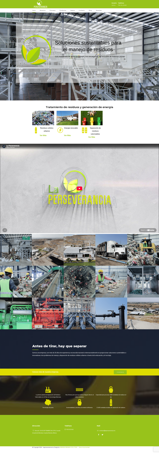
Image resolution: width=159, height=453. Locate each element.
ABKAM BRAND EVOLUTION (68, 447)
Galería (72, 10)
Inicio (34, 10)
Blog (90, 10)
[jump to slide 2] (79, 98)
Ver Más (43, 135)
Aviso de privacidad (84, 447)
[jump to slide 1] (78, 98)
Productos (63, 10)
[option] (43, 125)
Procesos (52, 10)
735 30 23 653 (122, 5)
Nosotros (42, 10)
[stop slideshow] (81, 98)
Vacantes (99, 10)
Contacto (82, 10)
